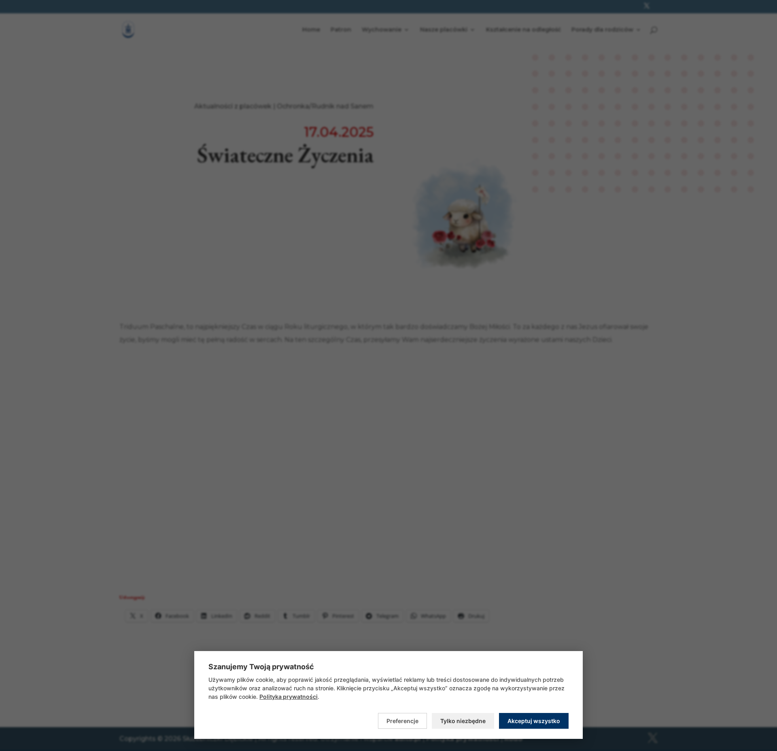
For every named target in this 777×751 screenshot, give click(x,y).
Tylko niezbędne (463, 720)
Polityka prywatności (288, 696)
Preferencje (402, 720)
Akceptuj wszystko (533, 720)
